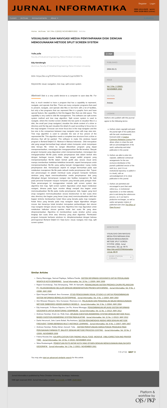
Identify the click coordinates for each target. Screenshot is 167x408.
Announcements (39, 18)
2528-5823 (76, 380)
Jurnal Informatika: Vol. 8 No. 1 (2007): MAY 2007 (110, 324)
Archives (24, 18)
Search (149, 18)
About (54, 18)
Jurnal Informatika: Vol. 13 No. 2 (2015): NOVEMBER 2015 (67, 340)
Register (143, 3)
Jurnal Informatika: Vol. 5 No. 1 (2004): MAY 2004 (101, 304)
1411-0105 (60, 380)
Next (130, 352)
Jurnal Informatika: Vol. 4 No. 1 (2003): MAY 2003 (97, 298)
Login (152, 3)
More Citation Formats (116, 257)
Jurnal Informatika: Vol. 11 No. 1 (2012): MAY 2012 (101, 311)
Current (13, 18)
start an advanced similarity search (57, 357)
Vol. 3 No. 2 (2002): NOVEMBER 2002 (62, 31)
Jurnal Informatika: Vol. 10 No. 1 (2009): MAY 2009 (84, 281)
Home (34, 31)
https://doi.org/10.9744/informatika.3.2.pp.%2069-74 (59, 76)
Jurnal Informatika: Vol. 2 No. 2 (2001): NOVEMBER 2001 (72, 346)
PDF (110, 54)
